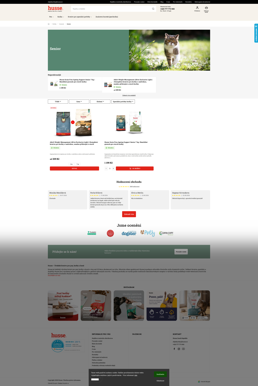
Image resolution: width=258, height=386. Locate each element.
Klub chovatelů (152, 2)
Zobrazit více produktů (129, 95)
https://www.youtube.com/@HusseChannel (183, 348)
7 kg (77, 164)
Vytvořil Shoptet (205, 381)
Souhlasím (160, 374)
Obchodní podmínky (98, 363)
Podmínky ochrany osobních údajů (103, 365)
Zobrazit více (129, 214)
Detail (74, 168)
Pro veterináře (177, 2)
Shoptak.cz (65, 383)
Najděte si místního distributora (120, 2)
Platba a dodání (97, 360)
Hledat (153, 8)
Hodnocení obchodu (129, 181)
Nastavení (95, 379)
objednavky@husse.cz (180, 342)
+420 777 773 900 (178, 344)
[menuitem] (51, 16)
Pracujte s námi (139, 2)
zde (136, 375)
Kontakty (188, 2)
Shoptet (55, 383)
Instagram (178, 348)
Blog (161, 2)
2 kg (71, 164)
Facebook (174, 348)
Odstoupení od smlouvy (202, 2)
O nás (168, 2)
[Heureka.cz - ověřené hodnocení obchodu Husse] (68, 345)
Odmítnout (160, 381)
